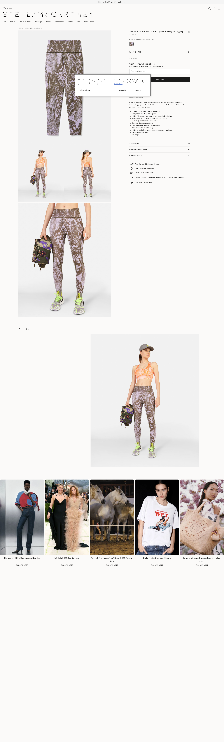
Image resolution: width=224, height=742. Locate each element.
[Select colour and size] (188, 31)
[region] (113, 85)
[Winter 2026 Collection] (22, 517)
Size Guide (133, 58)
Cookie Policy (118, 84)
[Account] (214, 8)
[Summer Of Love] (202, 517)
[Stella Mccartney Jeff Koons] (157, 517)
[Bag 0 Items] (219, 8)
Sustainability (134, 143)
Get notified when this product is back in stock (146, 66)
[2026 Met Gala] (67, 517)
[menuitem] (12, 22)
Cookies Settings (84, 90)
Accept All (122, 90)
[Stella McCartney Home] (48, 14)
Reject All (138, 90)
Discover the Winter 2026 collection (112, 2)
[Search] (209, 8)
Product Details (134, 93)
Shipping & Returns (135, 155)
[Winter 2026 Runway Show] (112, 517)
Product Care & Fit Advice (138, 149)
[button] (64, 87)
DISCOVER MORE (22, 565)
